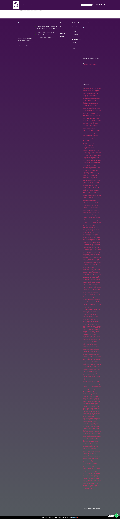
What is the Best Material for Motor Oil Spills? (91, 59)
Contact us (46, 5)
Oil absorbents (34, 5)
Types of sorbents (86, 84)
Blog (61, 30)
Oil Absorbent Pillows (75, 47)
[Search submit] (91, 5)
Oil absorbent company (24, 5)
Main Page (62, 27)
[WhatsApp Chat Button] (116, 515)
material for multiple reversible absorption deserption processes (91, 509)
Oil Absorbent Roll (76, 39)
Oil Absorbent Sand (75, 35)
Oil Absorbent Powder (75, 30)
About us (41, 5)
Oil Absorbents (75, 27)
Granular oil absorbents (75, 43)
